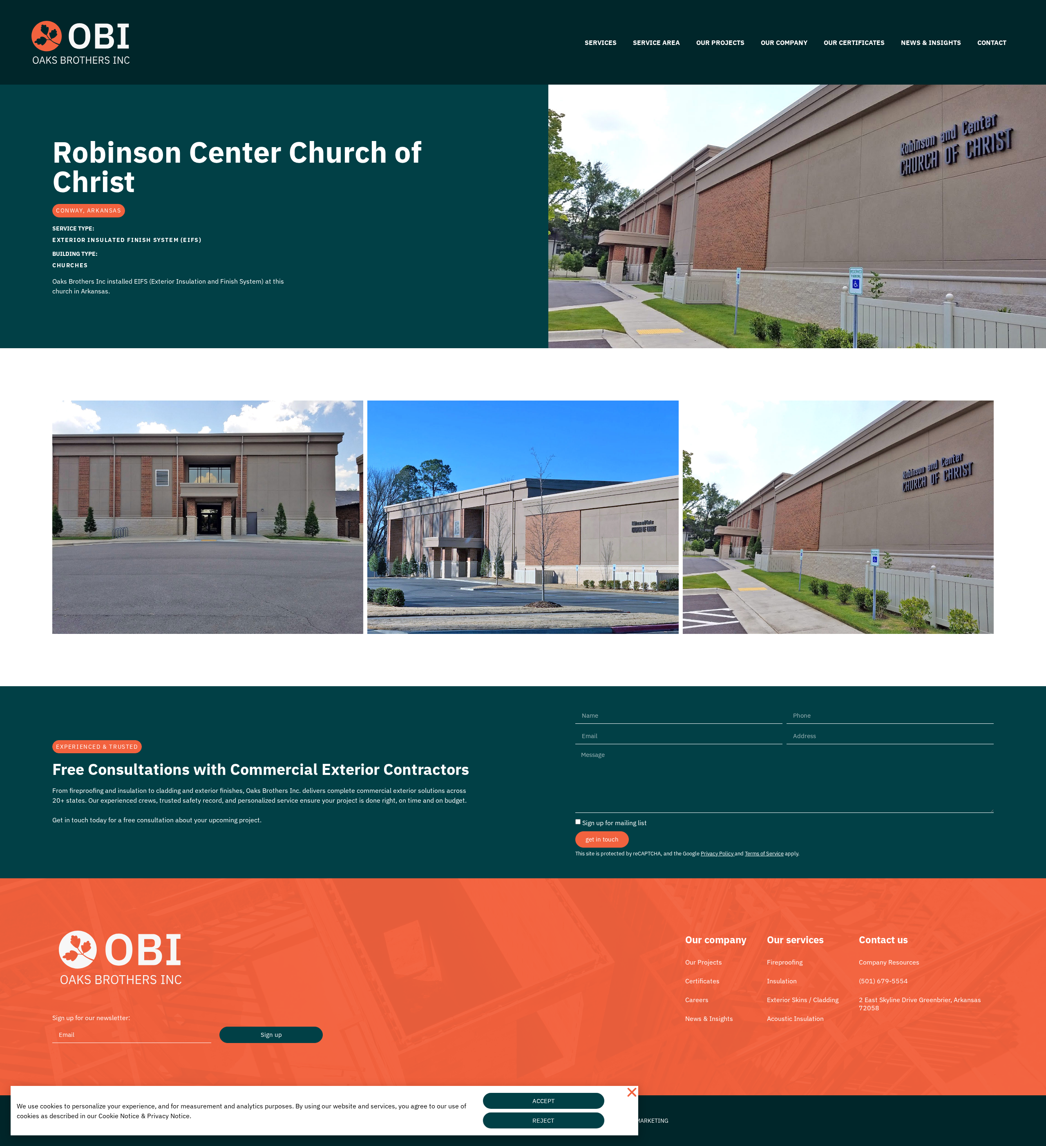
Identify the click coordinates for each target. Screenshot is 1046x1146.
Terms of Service (764, 853)
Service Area (656, 42)
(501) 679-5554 (883, 981)
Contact (991, 42)
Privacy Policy (717, 853)
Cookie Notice (118, 1116)
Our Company (784, 42)
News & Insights (931, 42)
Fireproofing (784, 962)
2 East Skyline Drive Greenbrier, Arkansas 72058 (920, 1004)
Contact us (883, 939)
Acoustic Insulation (795, 1018)
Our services (795, 939)
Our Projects (720, 42)
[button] (632, 1092)
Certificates (702, 981)
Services (601, 42)
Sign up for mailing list (614, 822)
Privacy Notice (168, 1116)
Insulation (782, 981)
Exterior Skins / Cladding (802, 1000)
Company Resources (889, 962)
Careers (697, 1000)
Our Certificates (854, 42)
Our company (716, 939)
